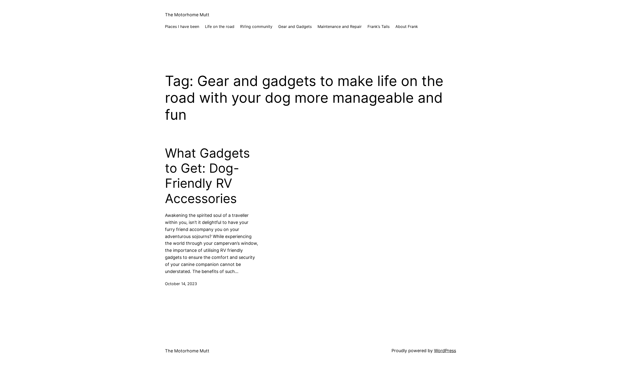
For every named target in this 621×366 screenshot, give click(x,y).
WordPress (445, 350)
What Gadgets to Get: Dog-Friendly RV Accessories (207, 176)
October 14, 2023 (181, 283)
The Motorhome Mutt (187, 14)
